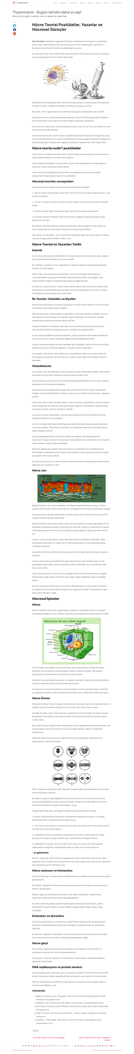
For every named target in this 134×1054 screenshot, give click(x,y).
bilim (56, 3)
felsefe (106, 3)
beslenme (63, 3)
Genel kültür (73, 3)
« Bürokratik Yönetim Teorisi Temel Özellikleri (48, 1038)
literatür (90, 3)
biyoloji (82, 3)
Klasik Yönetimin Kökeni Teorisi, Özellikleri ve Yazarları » (95, 1039)
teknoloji (98, 3)
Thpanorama (22, 3)
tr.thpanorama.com (19, 1050)
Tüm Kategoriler (116, 3)
